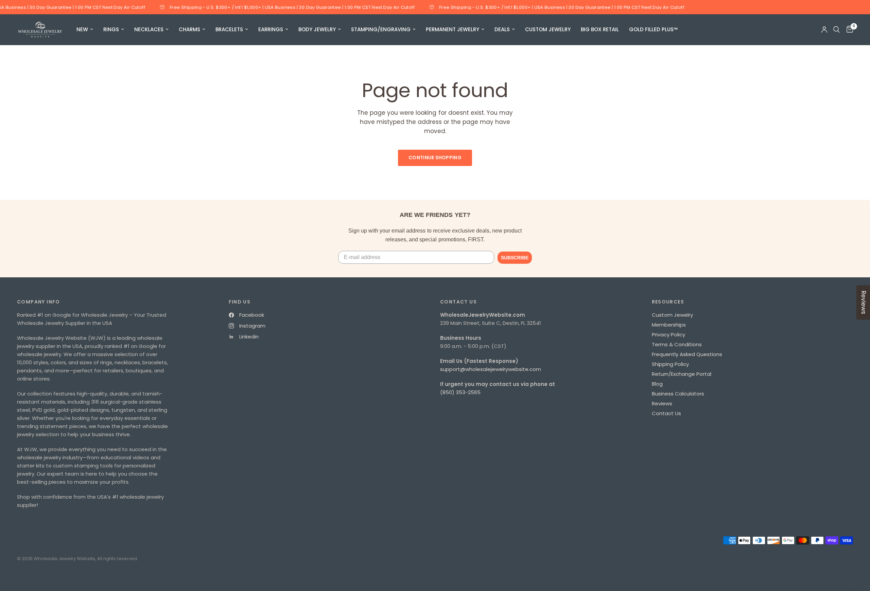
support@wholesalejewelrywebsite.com (490, 369)
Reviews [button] (863, 302)
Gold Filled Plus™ (653, 29)
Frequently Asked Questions (687, 354)
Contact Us (666, 413)
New (82, 29)
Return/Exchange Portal (681, 373)
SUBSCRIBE (514, 257)
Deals (502, 29)
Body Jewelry (317, 29)
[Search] (836, 29)
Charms (189, 29)
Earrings (270, 29)
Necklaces (148, 29)
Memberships (669, 324)
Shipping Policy (670, 364)
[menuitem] (84, 29)
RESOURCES (668, 301)
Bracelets (229, 29)
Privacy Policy (668, 334)
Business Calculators (678, 393)
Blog (657, 383)
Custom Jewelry (548, 29)
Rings (111, 29)
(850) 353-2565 (460, 392)
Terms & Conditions (677, 344)
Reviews (662, 403)
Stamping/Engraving (381, 29)
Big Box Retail (600, 29)
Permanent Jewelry (452, 29)
